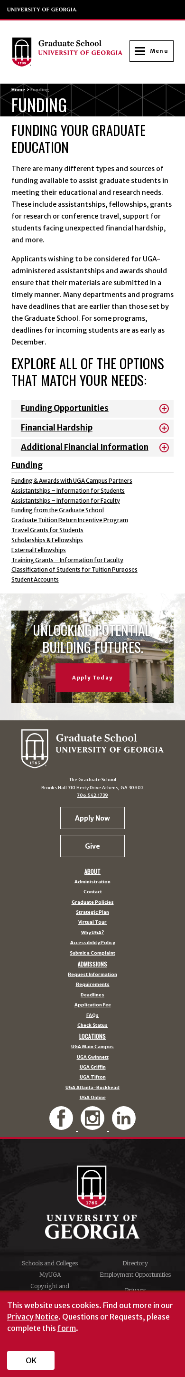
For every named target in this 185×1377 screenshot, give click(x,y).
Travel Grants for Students (47, 530)
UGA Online (93, 1098)
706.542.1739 (92, 795)
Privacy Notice (32, 1316)
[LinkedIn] (124, 1126)
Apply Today (92, 677)
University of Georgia (42, 9)
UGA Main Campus (92, 1047)
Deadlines (92, 995)
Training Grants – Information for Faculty (67, 560)
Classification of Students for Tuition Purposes (74, 569)
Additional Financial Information (84, 447)
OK (31, 1360)
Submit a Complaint (92, 953)
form (66, 1328)
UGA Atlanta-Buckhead (92, 1088)
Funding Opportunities (65, 408)
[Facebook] (62, 1126)
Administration (92, 882)
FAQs (92, 1016)
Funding (27, 465)
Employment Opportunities (135, 1274)
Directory (135, 1263)
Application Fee (92, 1005)
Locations (92, 1036)
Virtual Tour (92, 922)
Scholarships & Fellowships (47, 540)
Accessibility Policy (92, 943)
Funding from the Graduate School (57, 510)
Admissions (92, 964)
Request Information (92, 975)
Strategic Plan (92, 912)
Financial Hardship (56, 428)
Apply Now (92, 818)
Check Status (92, 1025)
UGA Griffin (93, 1067)
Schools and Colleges (50, 1263)
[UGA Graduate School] (70, 52)
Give (92, 846)
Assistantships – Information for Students (68, 490)
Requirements (93, 985)
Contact (92, 892)
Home (18, 90)
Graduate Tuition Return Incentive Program (69, 520)
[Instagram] (93, 1126)
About (92, 871)
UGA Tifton (93, 1077)
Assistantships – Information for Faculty (65, 500)
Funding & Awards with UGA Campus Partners (71, 480)
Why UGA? (92, 933)
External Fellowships (38, 550)
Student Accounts (35, 579)
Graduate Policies (93, 902)
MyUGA (50, 1274)
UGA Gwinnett (93, 1057)
